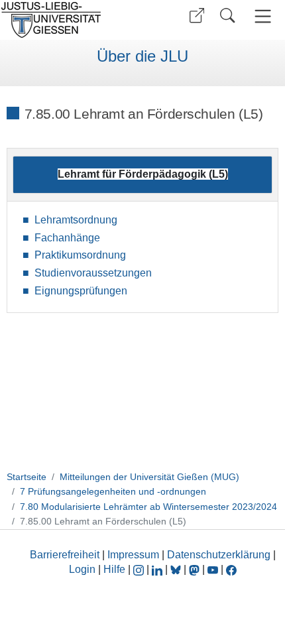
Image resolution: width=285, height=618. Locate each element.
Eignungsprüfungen (80, 290)
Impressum (133, 554)
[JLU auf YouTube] (212, 569)
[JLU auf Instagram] (139, 569)
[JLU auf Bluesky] (177, 569)
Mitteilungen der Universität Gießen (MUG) (149, 476)
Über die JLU (142, 56)
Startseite (26, 476)
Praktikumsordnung (80, 255)
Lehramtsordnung (75, 219)
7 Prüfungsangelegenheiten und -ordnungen (113, 491)
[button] (197, 15)
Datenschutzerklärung (218, 554)
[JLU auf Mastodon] (195, 569)
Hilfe (114, 569)
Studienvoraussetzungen (93, 272)
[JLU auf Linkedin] (158, 569)
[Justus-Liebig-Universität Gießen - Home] (69, 20)
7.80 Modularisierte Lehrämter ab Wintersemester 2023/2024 (148, 506)
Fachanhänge (67, 237)
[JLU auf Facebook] (231, 569)
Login (83, 569)
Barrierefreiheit (64, 554)
